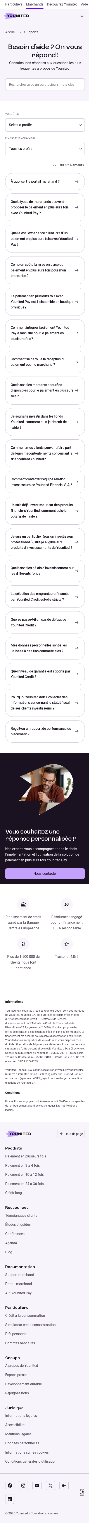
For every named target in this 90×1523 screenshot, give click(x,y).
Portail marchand (18, 1284)
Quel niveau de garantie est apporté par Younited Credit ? (40, 674)
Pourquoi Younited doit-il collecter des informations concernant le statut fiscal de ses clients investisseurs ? (40, 702)
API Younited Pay (18, 1293)
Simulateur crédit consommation (30, 1325)
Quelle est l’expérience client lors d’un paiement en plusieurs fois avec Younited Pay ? (42, 238)
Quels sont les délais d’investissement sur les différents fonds (42, 571)
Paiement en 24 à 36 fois (24, 1184)
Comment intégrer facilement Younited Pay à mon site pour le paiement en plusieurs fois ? (40, 333)
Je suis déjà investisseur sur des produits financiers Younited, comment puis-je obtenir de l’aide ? (42, 510)
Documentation (20, 1267)
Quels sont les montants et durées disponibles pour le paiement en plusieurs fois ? (42, 390)
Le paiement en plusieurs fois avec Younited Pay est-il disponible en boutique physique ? (42, 301)
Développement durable (23, 1384)
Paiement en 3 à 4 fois (22, 1165)
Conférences (14, 1234)
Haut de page (74, 1134)
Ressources (17, 1208)
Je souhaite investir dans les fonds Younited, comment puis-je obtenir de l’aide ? (39, 422)
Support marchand (19, 1275)
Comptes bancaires (20, 1343)
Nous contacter (45, 873)
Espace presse (16, 1375)
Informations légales (21, 1415)
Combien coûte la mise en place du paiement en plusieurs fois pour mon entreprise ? (38, 270)
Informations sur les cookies (27, 1452)
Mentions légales (18, 1434)
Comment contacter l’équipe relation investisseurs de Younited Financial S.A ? (41, 482)
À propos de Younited (21, 1365)
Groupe (12, 1358)
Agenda (11, 1243)
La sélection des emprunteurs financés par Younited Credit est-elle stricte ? (40, 597)
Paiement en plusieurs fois (25, 1156)
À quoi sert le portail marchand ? (35, 181)
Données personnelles (22, 1443)
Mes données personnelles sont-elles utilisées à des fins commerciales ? (39, 648)
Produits (13, 1148)
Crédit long (13, 1193)
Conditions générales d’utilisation (31, 1461)
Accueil (10, 32)
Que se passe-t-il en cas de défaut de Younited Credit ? (38, 622)
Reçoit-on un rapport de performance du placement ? (41, 731)
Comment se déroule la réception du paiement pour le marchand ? (38, 362)
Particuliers (16, 1308)
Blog (8, 1252)
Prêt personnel (16, 1334)
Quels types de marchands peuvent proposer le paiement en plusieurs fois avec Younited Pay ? (40, 207)
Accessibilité (14, 1425)
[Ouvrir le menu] (82, 16)
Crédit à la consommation (25, 1315)
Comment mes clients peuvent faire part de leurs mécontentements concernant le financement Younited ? (42, 453)
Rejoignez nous (17, 1393)
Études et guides (18, 1224)
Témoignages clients (21, 1215)
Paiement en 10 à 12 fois (24, 1174)
